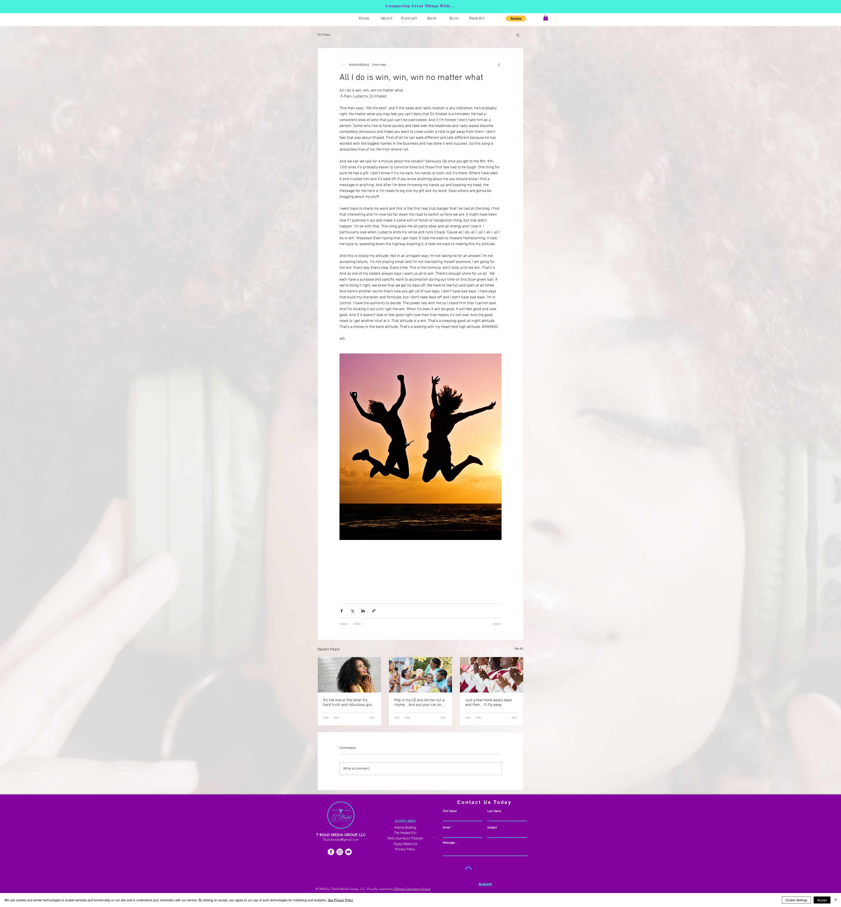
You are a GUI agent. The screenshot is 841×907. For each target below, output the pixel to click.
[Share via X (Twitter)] (352, 611)
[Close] (835, 899)
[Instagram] (339, 852)
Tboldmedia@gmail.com (341, 839)
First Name (450, 811)
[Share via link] (374, 611)
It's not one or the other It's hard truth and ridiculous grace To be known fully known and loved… (349, 702)
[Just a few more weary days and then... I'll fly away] (491, 675)
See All (518, 649)
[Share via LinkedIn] (363, 611)
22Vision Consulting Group (412, 889)
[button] (516, 18)
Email (446, 827)
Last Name (494, 811)
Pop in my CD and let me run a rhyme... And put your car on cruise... (419, 702)
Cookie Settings (796, 900)
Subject (492, 827)
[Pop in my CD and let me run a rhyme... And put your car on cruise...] (420, 675)
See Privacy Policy (340, 900)
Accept (822, 900)
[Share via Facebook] (341, 611)
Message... (450, 842)
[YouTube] (348, 852)
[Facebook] (331, 852)
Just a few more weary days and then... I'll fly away (488, 702)
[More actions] (499, 64)
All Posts (324, 35)
